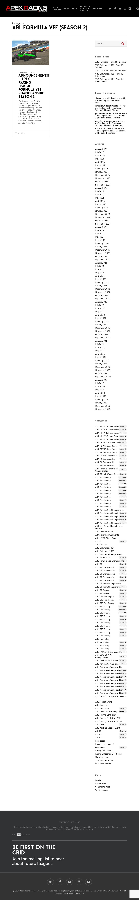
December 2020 (102, 367)
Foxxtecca (100, 741)
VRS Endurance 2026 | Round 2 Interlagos (109, 75)
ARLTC (110, 731)
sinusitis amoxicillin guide (106, 98)
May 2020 (99, 390)
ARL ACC (110, 541)
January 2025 (101, 211)
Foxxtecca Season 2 (104, 744)
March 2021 (100, 357)
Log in (98, 780)
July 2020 (99, 383)
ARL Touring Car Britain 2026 (108, 721)
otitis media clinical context (108, 128)
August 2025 (101, 188)
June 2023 (100, 269)
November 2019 (102, 409)
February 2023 (101, 282)
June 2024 (100, 233)
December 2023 (102, 250)
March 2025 (100, 204)
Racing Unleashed (103, 750)
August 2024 (101, 227)
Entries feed (100, 783)
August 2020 (101, 380)
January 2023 (101, 285)
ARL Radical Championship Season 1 (110, 697)
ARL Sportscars (102, 705)
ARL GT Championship (110, 567)
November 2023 (102, 253)
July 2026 (99, 152)
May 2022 (99, 311)
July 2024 (99, 230)
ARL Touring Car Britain (105, 715)
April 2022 (100, 315)
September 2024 (103, 224)
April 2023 (100, 276)
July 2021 (99, 344)
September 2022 (103, 298)
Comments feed (102, 787)
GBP (14, 834)
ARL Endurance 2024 (104, 548)
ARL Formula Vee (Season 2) (27, 45)
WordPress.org (101, 790)
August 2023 (101, 263)
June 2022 (100, 308)
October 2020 (101, 373)
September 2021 (103, 338)
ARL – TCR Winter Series (106, 538)
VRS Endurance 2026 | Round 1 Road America (109, 80)
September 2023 (103, 259)
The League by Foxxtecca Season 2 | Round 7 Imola (108, 109)
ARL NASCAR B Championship (110, 652)
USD (19, 834)
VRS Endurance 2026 (104, 760)
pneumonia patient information (109, 113)
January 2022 (101, 324)
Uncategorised (101, 757)
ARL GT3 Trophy (110, 606)
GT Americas (110, 747)
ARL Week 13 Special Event (107, 728)
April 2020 (100, 393)
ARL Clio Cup (101, 544)
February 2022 (101, 321)
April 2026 (100, 162)
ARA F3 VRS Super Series (110, 446)
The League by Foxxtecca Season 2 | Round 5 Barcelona (108, 124)
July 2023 (99, 266)
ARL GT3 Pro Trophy (110, 600)
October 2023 (101, 256)
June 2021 (100, 347)
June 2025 (100, 194)
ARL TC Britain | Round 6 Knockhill (110, 62)
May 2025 (99, 198)
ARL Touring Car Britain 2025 (108, 718)
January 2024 (101, 246)
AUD (28, 834)
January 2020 (101, 403)
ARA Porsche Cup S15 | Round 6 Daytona (110, 100)
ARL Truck (110, 724)
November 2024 (102, 217)
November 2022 (102, 292)
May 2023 (99, 272)
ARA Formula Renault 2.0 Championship (110, 470)
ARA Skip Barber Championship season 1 (109, 527)
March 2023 (100, 279)
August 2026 (101, 149)
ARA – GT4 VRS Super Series (110, 443)
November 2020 (102, 370)
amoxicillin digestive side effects (110, 105)
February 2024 (101, 243)
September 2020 (103, 377)
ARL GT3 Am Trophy (110, 596)
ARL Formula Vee (110, 557)
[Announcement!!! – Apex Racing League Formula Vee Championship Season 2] (30, 89)
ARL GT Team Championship (108, 583)
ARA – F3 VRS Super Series (110, 426)
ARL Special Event (103, 702)
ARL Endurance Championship (108, 554)
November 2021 (102, 331)
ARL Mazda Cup (102, 639)
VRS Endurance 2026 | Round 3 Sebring (109, 66)
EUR (23, 834)
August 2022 (101, 302)
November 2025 (102, 178)
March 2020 (100, 396)
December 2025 (102, 175)
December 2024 (102, 214)
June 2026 (100, 155)
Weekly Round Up (103, 763)
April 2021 (100, 354)
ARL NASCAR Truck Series (110, 660)
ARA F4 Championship (110, 459)
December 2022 (102, 289)
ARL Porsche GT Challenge (110, 664)
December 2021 (102, 328)
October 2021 (101, 334)
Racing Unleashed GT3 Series (108, 754)
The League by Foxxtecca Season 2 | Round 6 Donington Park (110, 116)
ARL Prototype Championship (108, 667)
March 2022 (100, 318)
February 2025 (101, 207)
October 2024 (101, 220)
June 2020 (100, 386)
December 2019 (102, 406)
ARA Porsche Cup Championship (109, 510)
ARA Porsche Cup (110, 477)
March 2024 (100, 240)
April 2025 (100, 201)
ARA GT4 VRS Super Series (110, 474)
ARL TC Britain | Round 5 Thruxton (111, 70)
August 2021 (101, 341)
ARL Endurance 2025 (104, 551)
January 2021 (101, 364)
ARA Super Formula (104, 531)
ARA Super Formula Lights (107, 535)
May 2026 (99, 159)
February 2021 (101, 360)
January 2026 (101, 172)
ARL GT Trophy (110, 590)
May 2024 (99, 237)
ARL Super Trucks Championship (110, 711)
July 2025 (99, 191)
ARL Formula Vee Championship (110, 561)
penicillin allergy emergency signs (110, 121)
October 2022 (101, 295)
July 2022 (99, 305)
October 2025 (101, 181)
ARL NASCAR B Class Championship (110, 656)
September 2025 (103, 185)
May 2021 (99, 351)
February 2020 (101, 399)
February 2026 (101, 168)
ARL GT (110, 564)
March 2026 (100, 165)
